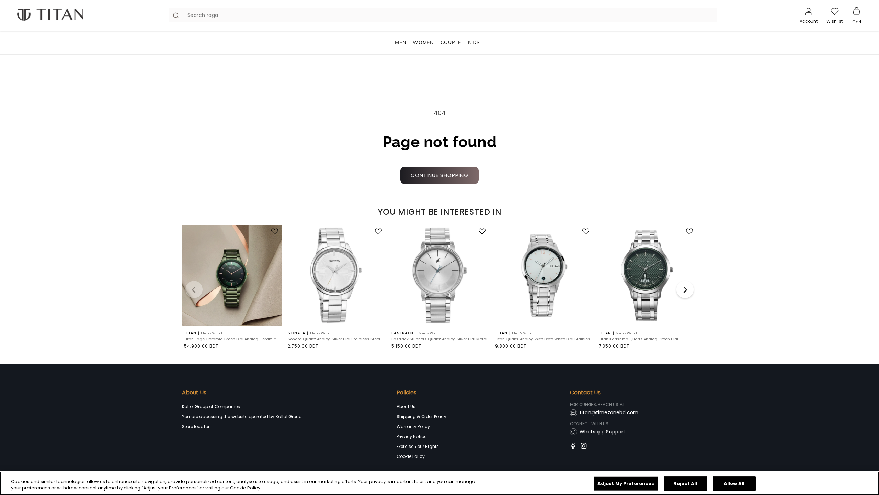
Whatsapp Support (603, 431)
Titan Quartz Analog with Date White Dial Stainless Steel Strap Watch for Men (544, 339)
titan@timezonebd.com (609, 412)
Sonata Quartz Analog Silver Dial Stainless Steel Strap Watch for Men (334, 339)
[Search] (175, 15)
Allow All (734, 483)
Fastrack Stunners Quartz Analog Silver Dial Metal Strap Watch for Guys (439, 339)
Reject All (685, 483)
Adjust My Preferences (625, 483)
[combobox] (443, 15)
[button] (857, 11)
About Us (194, 392)
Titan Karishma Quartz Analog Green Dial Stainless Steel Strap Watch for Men (638, 339)
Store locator (195, 426)
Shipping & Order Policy (421, 416)
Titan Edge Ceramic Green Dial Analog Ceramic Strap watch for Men (230, 339)
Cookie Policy (411, 456)
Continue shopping (439, 175)
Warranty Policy (413, 426)
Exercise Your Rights (418, 446)
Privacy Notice (411, 436)
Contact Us (585, 392)
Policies (406, 392)
